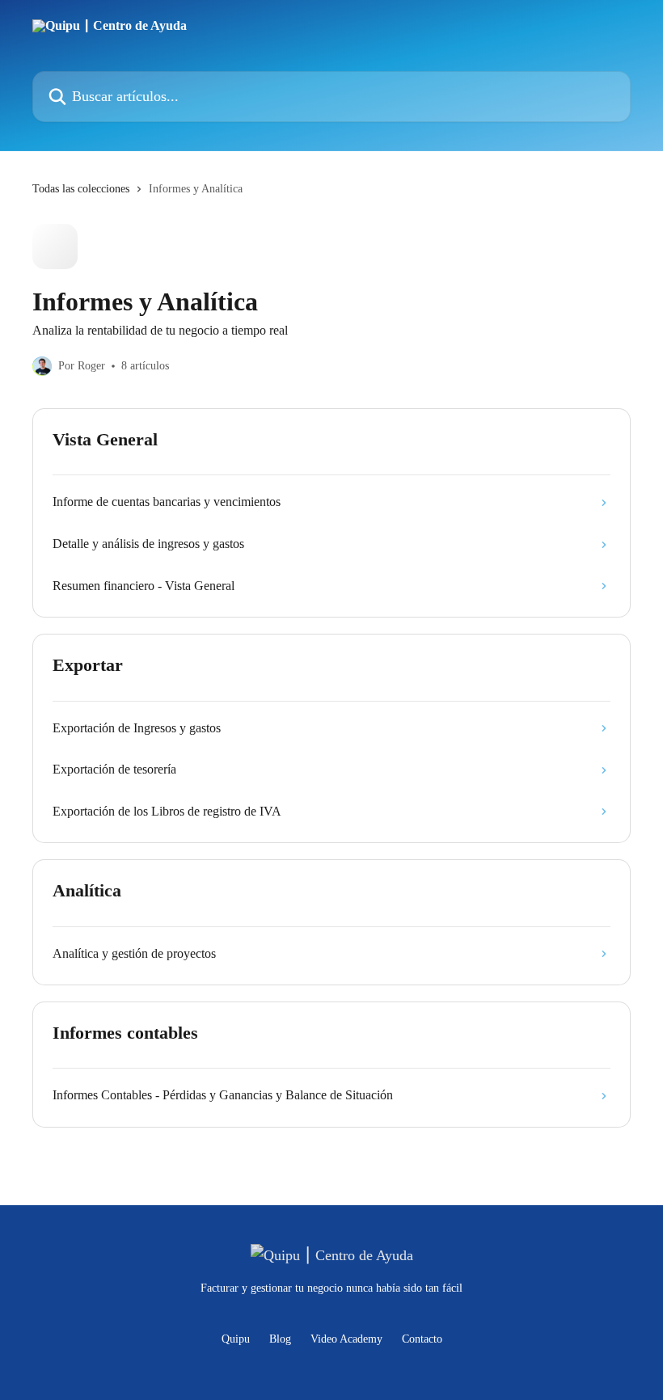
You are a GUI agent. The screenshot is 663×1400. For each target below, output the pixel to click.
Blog (280, 1339)
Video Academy (346, 1339)
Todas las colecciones (80, 189)
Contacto (422, 1339)
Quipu (236, 1339)
